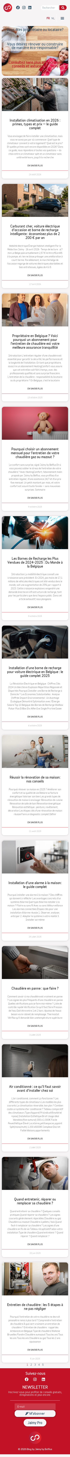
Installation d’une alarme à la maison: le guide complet (35, 885)
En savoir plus (35, 165)
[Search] (63, 7)
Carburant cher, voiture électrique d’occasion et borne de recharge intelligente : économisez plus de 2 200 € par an (35, 232)
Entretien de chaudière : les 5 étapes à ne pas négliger (35, 1307)
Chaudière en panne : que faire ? (35, 988)
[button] (62, 18)
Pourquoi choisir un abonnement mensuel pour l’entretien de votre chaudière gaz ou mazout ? (35, 453)
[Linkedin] (29, 7)
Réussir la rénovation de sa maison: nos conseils (35, 779)
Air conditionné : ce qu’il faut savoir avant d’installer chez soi (35, 1088)
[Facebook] (18, 7)
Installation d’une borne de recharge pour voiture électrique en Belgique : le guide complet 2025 (35, 672)
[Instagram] (24, 7)
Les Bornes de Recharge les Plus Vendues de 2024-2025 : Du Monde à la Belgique (35, 562)
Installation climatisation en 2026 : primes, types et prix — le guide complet (35, 124)
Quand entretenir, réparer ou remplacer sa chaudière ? (35, 1201)
